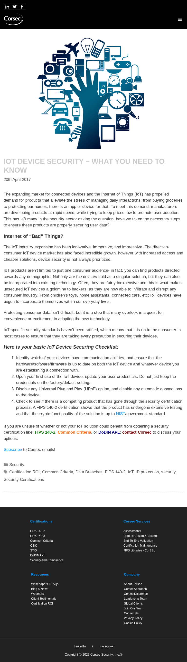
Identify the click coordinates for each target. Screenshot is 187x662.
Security (16, 464)
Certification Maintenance (140, 545)
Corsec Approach (135, 589)
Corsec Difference (136, 594)
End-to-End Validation (138, 540)
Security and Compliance (47, 560)
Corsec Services (136, 521)
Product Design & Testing (140, 536)
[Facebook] (22, 6)
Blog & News (39, 589)
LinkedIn (80, 646)
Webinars (37, 594)
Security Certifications (24, 479)
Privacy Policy (133, 618)
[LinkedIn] (7, 6)
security (168, 472)
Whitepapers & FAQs (44, 584)
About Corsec (133, 584)
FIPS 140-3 (37, 536)
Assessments (132, 531)
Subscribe (13, 449)
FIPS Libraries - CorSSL (139, 550)
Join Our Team (133, 608)
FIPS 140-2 (45, 432)
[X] (14, 6)
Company (132, 574)
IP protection (147, 472)
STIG (33, 550)
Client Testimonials (43, 598)
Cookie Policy (133, 623)
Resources (40, 574)
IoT (130, 472)
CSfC (33, 545)
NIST (120, 413)
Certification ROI (24, 472)
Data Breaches (89, 472)
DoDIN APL (109, 432)
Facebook (106, 646)
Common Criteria (74, 432)
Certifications (41, 521)
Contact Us (131, 613)
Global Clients (133, 603)
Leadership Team (135, 598)
